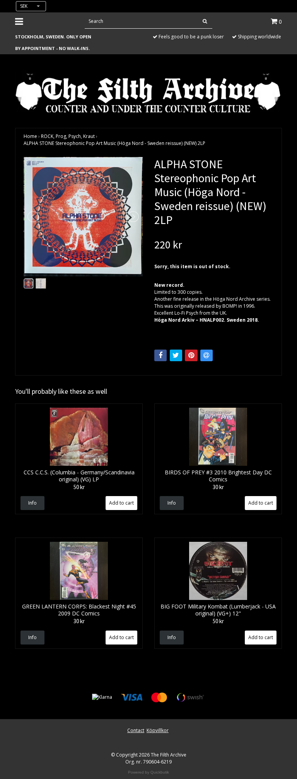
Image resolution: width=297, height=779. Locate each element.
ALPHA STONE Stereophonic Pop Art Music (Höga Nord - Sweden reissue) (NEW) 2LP (114, 143)
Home (30, 136)
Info (32, 503)
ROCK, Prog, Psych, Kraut (68, 136)
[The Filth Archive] (148, 92)
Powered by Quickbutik (148, 772)
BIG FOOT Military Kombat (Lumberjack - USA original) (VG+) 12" (218, 610)
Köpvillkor (158, 730)
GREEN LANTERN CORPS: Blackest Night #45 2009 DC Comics (79, 610)
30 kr (218, 487)
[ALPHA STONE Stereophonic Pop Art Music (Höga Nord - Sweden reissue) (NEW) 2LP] (83, 216)
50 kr (79, 487)
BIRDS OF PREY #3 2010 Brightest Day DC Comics (218, 476)
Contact (135, 730)
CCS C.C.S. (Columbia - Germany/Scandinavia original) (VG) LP (79, 476)
